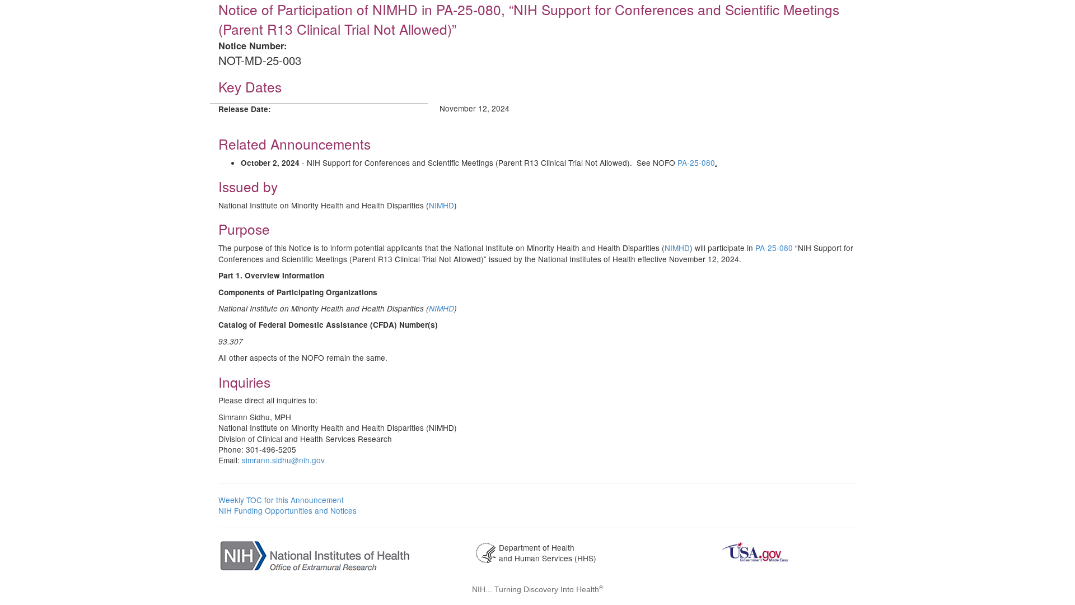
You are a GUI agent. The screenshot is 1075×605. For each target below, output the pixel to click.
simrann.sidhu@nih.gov (283, 460)
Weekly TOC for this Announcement (281, 499)
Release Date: (244, 109)
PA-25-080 (696, 162)
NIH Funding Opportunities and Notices (287, 510)
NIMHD (441, 205)
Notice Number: (252, 45)
